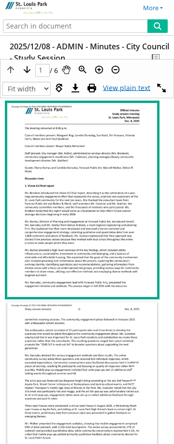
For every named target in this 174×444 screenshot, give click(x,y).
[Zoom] (82, 69)
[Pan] (66, 69)
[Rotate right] (59, 88)
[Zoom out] (115, 69)
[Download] (75, 88)
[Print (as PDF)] (92, 88)
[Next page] (27, 69)
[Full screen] (161, 88)
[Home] (41, 8)
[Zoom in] (99, 69)
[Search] (157, 26)
